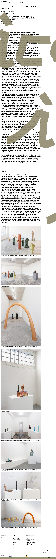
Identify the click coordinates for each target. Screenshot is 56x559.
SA (44, 550)
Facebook (2, 536)
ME (50, 550)
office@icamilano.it (3, 535)
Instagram (2, 537)
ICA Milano (4, 1)
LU (47, 550)
